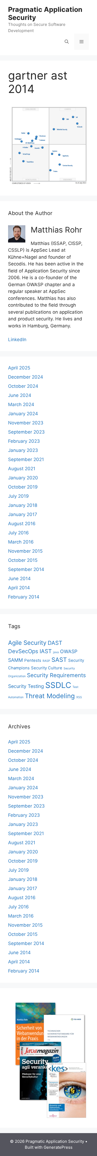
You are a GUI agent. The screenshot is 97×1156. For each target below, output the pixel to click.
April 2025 (19, 368)
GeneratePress (58, 1147)
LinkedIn (17, 339)
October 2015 (22, 560)
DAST (55, 642)
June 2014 (19, 578)
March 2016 (21, 542)
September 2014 (26, 569)
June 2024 (19, 395)
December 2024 (25, 377)
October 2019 (23, 487)
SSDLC (58, 685)
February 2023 (24, 441)
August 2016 (22, 523)
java (56, 652)
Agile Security (27, 642)
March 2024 (21, 404)
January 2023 (23, 450)
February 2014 (23, 597)
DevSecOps (23, 651)
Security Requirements (56, 675)
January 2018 (22, 505)
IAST (46, 651)
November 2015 (25, 551)
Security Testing (26, 686)
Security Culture (46, 667)
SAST (59, 659)
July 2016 (18, 532)
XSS (79, 697)
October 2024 (23, 386)
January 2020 (23, 477)
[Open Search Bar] (66, 42)
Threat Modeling (50, 696)
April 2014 (19, 587)
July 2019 (18, 496)
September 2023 (26, 432)
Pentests (32, 660)
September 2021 (26, 459)
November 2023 (25, 422)
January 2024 (23, 413)
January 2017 (22, 514)
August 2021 (21, 468)
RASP (46, 661)
